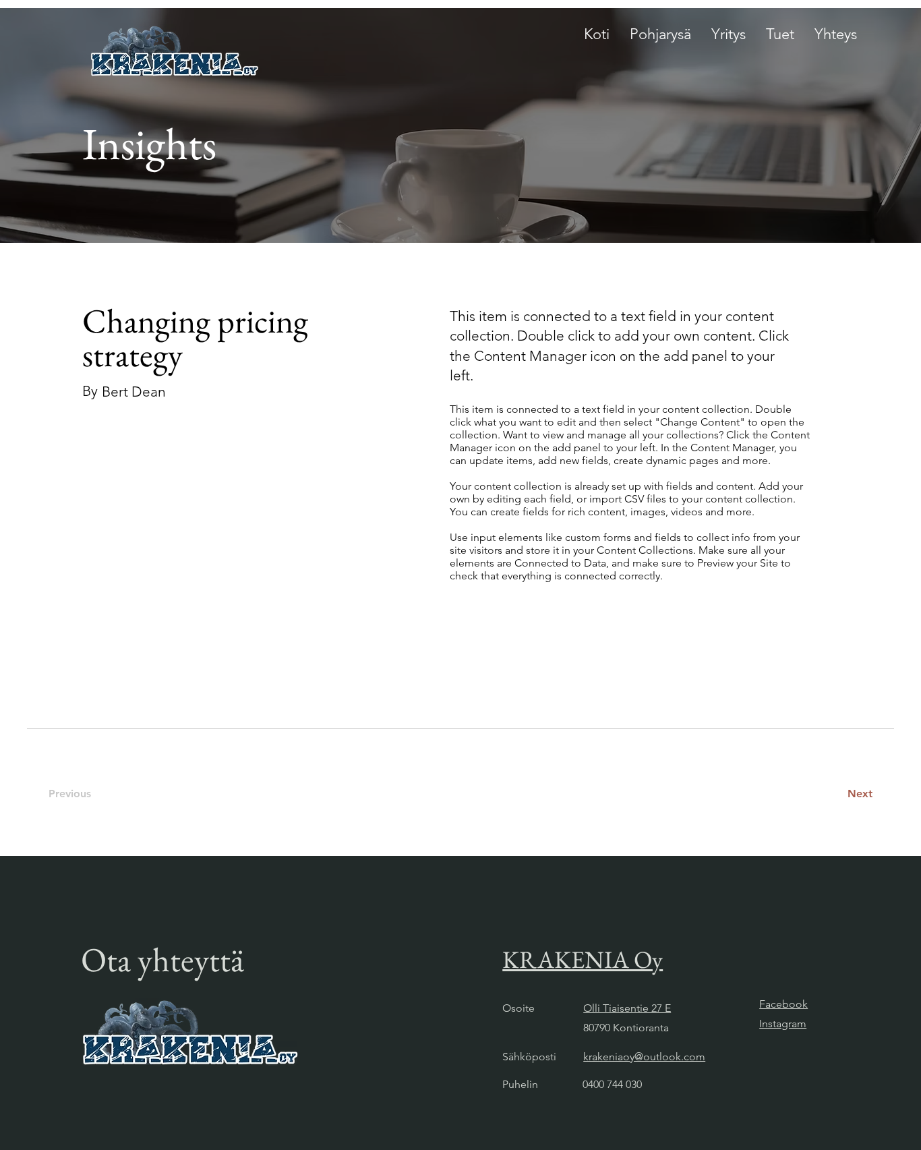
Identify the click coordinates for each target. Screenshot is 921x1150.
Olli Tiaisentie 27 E (627, 1008)
